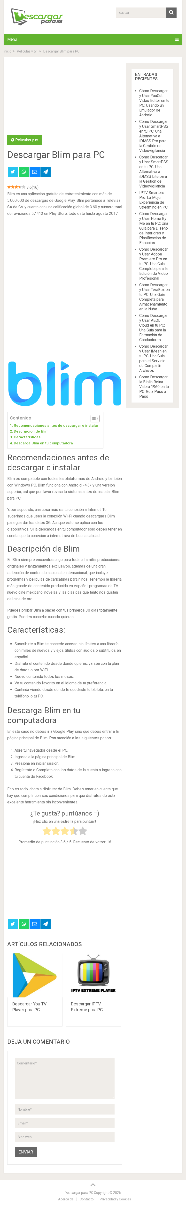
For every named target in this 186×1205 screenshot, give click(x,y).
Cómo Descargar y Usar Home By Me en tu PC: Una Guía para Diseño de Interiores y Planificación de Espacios (153, 228)
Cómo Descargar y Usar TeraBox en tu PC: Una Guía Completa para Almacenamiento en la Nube (154, 297)
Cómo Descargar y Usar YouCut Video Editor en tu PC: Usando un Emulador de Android (154, 103)
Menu (12, 39)
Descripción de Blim (31, 431)
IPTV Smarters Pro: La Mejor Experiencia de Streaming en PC (153, 200)
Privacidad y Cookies (115, 1199)
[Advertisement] (64, 99)
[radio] (46, 831)
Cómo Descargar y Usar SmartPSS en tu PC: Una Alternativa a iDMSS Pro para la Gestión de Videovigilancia (153, 136)
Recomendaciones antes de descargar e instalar (56, 425)
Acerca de (66, 1199)
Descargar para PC (79, 1193)
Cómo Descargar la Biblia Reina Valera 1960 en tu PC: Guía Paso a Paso (154, 387)
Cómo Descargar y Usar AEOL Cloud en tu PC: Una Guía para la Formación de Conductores (153, 327)
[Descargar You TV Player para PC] (34, 975)
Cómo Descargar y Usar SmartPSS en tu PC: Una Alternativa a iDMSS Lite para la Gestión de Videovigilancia (153, 171)
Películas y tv (26, 140)
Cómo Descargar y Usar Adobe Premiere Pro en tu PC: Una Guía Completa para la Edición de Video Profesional (153, 264)
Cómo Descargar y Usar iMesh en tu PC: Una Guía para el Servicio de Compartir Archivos (153, 358)
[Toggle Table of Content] (92, 418)
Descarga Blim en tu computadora (43, 443)
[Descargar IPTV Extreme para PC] (93, 975)
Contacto (87, 1199)
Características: (27, 437)
